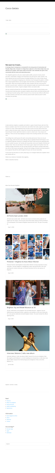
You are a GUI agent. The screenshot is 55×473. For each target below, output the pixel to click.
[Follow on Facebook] (48, 13)
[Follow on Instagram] (42, 13)
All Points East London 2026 (17, 216)
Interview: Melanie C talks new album (20, 353)
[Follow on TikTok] (45, 13)
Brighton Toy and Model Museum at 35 (21, 307)
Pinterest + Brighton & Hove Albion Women (23, 262)
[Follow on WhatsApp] (23, 438)
